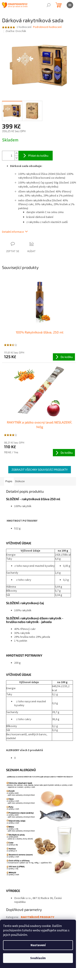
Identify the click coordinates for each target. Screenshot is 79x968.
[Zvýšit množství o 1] (16, 153)
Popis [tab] (8, 481)
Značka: (15, 31)
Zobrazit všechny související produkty (40, 469)
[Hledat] (49, 5)
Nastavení (38, 945)
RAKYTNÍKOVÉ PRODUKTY (37, 917)
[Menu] (70, 5)
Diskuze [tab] (20, 481)
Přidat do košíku (38, 155)
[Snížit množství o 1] (16, 158)
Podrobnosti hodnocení (47, 27)
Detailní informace (13, 232)
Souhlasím (38, 958)
